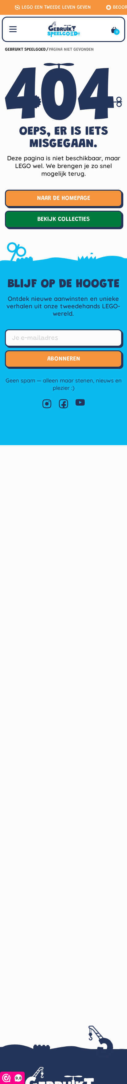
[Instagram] (46, 403)
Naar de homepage (63, 198)
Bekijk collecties (63, 219)
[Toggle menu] (13, 28)
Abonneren (63, 359)
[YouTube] (80, 403)
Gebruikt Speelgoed (25, 50)
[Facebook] (63, 403)
